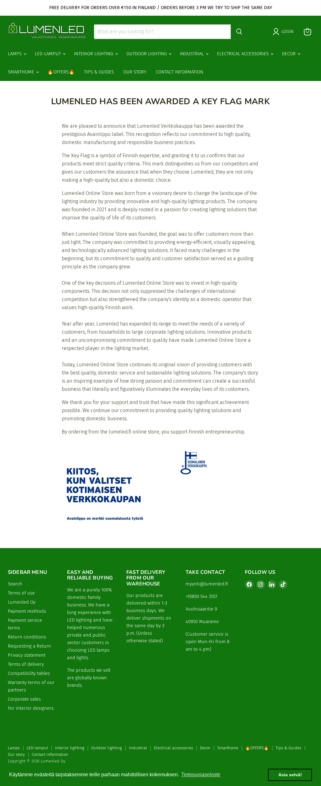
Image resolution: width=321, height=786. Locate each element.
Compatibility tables (29, 673)
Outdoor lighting (147, 54)
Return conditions (27, 637)
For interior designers (31, 708)
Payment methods (27, 611)
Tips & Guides (99, 72)
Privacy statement (26, 655)
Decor (289, 54)
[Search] (239, 31)
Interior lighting (94, 54)
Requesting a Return (29, 646)
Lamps (15, 54)
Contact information (179, 72)
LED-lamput (48, 54)
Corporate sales (24, 699)
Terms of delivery (26, 664)
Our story (134, 72)
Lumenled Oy (21, 602)
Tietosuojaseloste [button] (200, 774)
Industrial (192, 54)
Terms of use (21, 593)
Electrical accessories (243, 54)
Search (15, 584)
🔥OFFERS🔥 (61, 72)
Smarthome (21, 72)
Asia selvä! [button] (290, 774)
